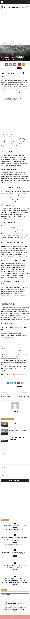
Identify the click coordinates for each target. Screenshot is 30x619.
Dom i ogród (4, 54)
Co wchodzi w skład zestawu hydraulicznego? (22, 395)
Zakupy (15, 542)
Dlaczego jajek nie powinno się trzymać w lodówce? (7, 395)
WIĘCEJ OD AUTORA (20, 419)
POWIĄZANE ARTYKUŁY (7, 419)
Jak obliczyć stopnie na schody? (18, 423)
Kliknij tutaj (3, 376)
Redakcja (15, 411)
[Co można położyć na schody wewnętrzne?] (4, 432)
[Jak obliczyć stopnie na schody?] (4, 424)
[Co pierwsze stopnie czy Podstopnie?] (4, 439)
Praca (15, 584)
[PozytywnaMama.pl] (15, 8)
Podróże (15, 556)
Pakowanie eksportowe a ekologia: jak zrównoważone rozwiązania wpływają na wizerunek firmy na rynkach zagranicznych (15, 580)
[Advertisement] (15, 26)
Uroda (15, 527)
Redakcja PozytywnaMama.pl (11, 529)
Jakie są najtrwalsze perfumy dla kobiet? (15, 525)
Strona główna (4, 43)
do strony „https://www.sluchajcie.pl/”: (18, 374)
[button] (28, 2)
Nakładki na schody (10, 54)
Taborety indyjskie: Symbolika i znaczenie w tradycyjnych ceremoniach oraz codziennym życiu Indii (15, 538)
